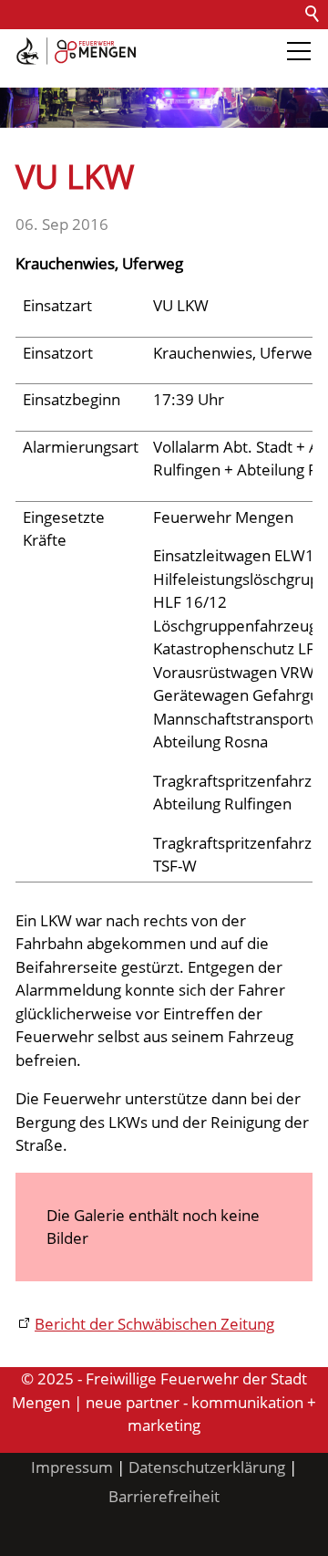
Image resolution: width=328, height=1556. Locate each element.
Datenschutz (212, 43)
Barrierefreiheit (62, 72)
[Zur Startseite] (76, 51)
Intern (151, 72)
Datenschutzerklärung (206, 1467)
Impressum (72, 1467)
